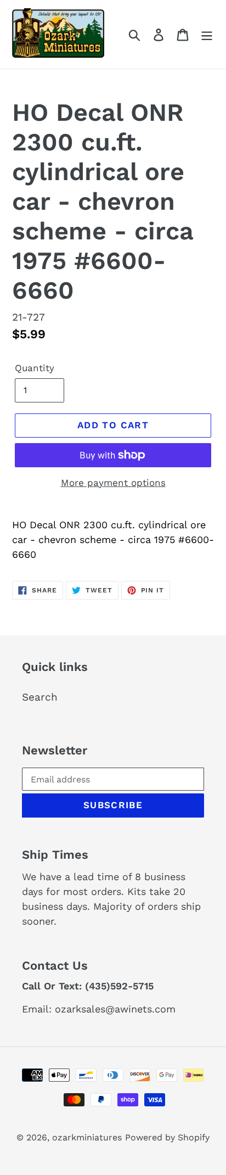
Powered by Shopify (167, 1137)
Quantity (34, 367)
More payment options (113, 482)
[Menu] (207, 34)
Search (40, 697)
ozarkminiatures (87, 1137)
